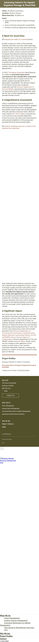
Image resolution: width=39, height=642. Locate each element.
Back (6, 630)
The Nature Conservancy (16, 72)
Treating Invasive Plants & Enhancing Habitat (15, 370)
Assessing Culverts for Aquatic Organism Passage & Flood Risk (19, 366)
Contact (3, 638)
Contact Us (10, 395)
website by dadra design (7, 439)
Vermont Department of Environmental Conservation (16, 332)
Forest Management (8, 406)
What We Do (6, 403)
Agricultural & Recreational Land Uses (13, 414)
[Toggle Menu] (2, 448)
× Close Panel (4, 641)
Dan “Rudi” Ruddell (18, 114)
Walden (22, 341)
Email (5, 391)
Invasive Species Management (11, 408)
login (3, 443)
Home (4, 427)
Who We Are (6, 421)
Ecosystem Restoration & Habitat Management (16, 411)
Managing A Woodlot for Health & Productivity (16, 362)
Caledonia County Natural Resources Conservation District (18, 334)
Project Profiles (8, 358)
